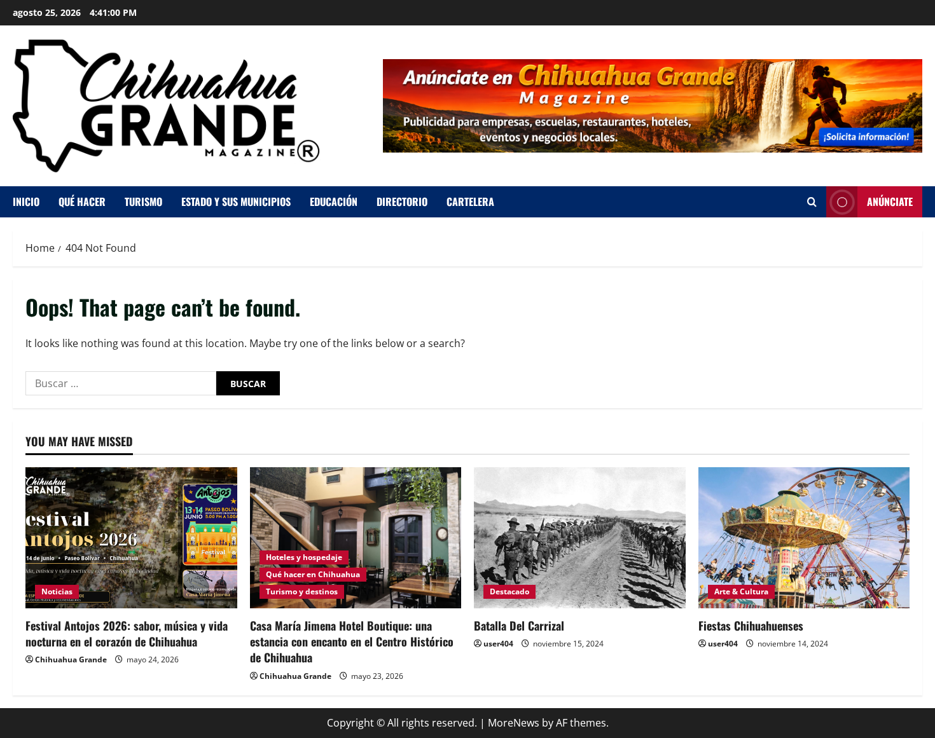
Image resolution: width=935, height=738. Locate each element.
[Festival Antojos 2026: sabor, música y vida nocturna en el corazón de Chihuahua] (131, 537)
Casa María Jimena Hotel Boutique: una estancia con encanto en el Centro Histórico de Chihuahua (352, 641)
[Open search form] (812, 201)
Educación (333, 201)
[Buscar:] (120, 383)
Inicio (26, 201)
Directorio (402, 201)
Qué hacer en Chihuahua (313, 574)
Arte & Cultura (741, 591)
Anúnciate (890, 201)
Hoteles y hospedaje (304, 557)
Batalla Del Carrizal (519, 625)
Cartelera (470, 201)
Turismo (143, 201)
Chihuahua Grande (71, 659)
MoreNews (513, 723)
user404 (498, 643)
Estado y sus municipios (236, 201)
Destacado (509, 591)
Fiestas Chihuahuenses (750, 625)
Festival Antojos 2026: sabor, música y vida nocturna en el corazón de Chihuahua (126, 633)
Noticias (57, 591)
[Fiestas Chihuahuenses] (804, 537)
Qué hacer (82, 201)
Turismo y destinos (302, 591)
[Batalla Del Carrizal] (580, 537)
